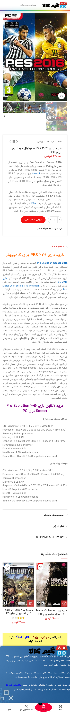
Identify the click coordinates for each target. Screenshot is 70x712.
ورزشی (40, 141)
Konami (36, 174)
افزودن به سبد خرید (33, 219)
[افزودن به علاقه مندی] (40, 567)
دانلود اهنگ (23, 637)
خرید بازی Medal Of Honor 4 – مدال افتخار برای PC (51, 612)
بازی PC (50, 141)
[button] (64, 603)
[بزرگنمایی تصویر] (61, 95)
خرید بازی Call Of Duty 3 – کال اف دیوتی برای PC (18, 611)
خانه (59, 141)
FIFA (33, 203)
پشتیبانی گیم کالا (13, 685)
